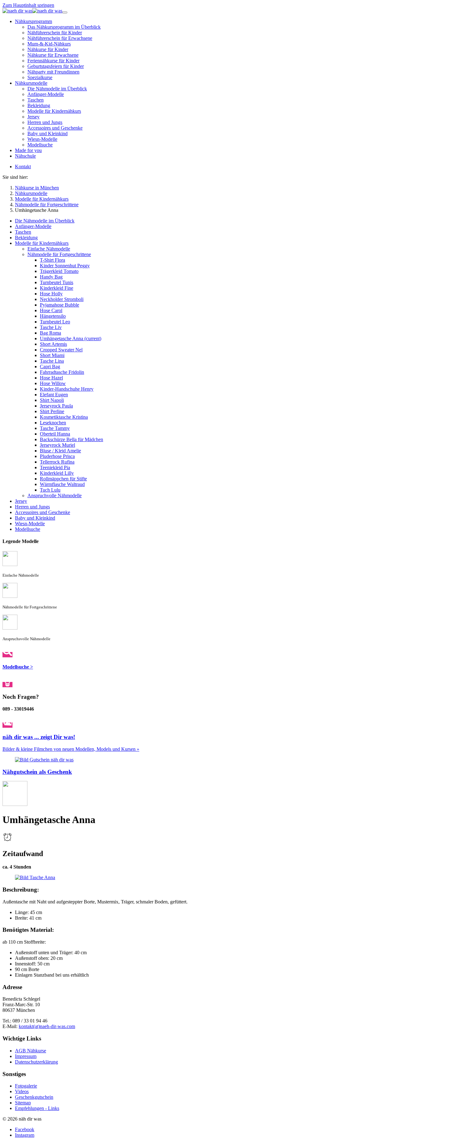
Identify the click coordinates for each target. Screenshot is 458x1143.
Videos (22, 1091)
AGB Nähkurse (30, 1050)
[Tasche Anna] (35, 877)
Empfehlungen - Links (37, 1108)
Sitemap (23, 1102)
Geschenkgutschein (34, 1097)
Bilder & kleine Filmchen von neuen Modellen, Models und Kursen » (70, 749)
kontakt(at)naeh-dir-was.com (47, 1026)
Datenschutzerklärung (36, 1061)
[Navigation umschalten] (64, 12)
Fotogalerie (26, 1085)
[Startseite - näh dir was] (32, 10)
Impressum (25, 1056)
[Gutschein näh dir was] (44, 759)
